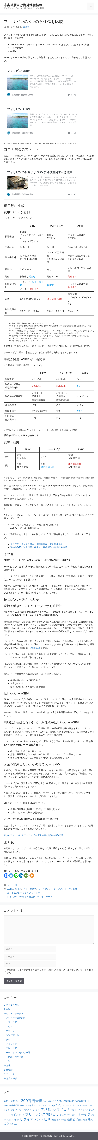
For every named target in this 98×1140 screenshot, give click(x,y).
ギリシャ (75, 1105)
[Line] (16, 875)
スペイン (31, 1110)
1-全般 (7, 1009)
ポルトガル (71, 1115)
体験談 (53, 1120)
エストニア (11, 1022)
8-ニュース (9, 1074)
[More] (31, 875)
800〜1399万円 (66, 1101)
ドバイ (77, 1110)
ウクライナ (56, 1105)
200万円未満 (32, 1100)
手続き (64, 1119)
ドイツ (72, 1110)
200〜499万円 (12, 1101)
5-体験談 (8, 1070)
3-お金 (7, 1065)
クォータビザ (29, 889)
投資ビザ (72, 1119)
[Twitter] (11, 875)
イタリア (33, 1105)
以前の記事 (35, 647)
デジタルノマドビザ (55, 1109)
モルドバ (10, 1120)
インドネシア (44, 1105)
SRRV (18, 889)
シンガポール (12, 1035)
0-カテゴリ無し (11, 1005)
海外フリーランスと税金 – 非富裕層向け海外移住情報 (36, 544)
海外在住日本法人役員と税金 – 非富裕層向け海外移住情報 (38, 547)
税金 (12, 1124)
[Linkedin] (21, 875)
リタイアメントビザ (61, 889)
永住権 (84, 1120)
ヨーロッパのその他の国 (18, 1052)
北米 (8, 1061)
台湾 (58, 1120)
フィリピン (12, 885)
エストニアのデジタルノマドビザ (23, 893)
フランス (21, 1115)
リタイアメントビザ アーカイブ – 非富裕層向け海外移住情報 (33, 835)
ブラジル (63, 1115)
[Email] (26, 875)
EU (10, 1105)
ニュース (84, 1110)
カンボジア (67, 1105)
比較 (75, 889)
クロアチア (83, 1105)
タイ (8, 1039)
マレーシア (11, 1048)
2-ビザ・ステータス (13, 1013)
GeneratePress (70, 1136)
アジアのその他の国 (16, 1018)
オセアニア (11, 1026)
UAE (27, 1105)
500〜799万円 (49, 1101)
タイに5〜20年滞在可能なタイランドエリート (29, 896)
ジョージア (22, 1110)
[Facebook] (6, 875)
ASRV (10, 889)
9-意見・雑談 (10, 1078)
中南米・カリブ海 (14, 1057)
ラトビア (16, 1120)
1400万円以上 (82, 1101)
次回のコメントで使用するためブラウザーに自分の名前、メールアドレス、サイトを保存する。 (50, 971)
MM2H (15, 1105)
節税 (15, 1124)
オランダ (10, 1031)
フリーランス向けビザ (42, 1114)
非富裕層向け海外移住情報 (23, 5)
